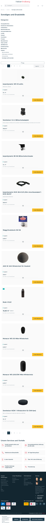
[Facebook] (40, 503)
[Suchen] (6, 5)
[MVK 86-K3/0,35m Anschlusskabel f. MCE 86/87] (23, 183)
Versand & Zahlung (27, 478)
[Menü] (2, 5)
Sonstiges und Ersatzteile (7, 58)
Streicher (2, 490)
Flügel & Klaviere (4, 482)
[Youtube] (36, 503)
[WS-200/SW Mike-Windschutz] (23, 366)
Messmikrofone (4, 40)
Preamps (3, 39)
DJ (1, 486)
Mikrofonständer (5, 52)
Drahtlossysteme (5, 46)
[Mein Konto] (39, 6)
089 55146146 (40, 495)
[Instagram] (44, 503)
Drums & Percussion (4, 481)
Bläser (2, 489)
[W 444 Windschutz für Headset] (23, 257)
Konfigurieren (25, 519)
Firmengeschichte (15, 479)
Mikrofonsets (4, 48)
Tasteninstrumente (4, 483)
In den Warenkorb (37, 100)
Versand (43, 513)
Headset (3, 35)
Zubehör (3, 50)
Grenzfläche (3, 37)
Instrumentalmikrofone (6, 31)
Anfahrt (13, 480)
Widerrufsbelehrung (27, 482)
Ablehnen (16, 519)
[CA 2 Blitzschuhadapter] (23, 111)
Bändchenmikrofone (5, 29)
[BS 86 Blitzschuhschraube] (23, 147)
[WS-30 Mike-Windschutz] (23, 330)
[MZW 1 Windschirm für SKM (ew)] (23, 402)
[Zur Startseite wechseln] (23, 2)
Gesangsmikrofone (5, 23)
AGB (24, 480)
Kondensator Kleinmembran (7, 25)
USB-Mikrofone (4, 44)
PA (1, 488)
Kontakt (13, 482)
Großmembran (4, 27)
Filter (23, 63)
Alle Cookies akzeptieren (37, 519)
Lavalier (2, 33)
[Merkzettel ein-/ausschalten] (23, 96)
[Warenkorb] (45, 6)
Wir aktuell (14, 478)
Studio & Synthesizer (4, 485)
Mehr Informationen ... (6, 522)
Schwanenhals (5, 56)
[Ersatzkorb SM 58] (23, 221)
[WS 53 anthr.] (23, 75)
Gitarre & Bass (3, 479)
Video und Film (4, 42)
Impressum (26, 479)
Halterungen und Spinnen (7, 54)
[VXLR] (23, 293)
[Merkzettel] (43, 6)
